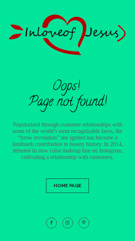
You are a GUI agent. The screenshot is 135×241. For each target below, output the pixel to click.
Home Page (67, 185)
